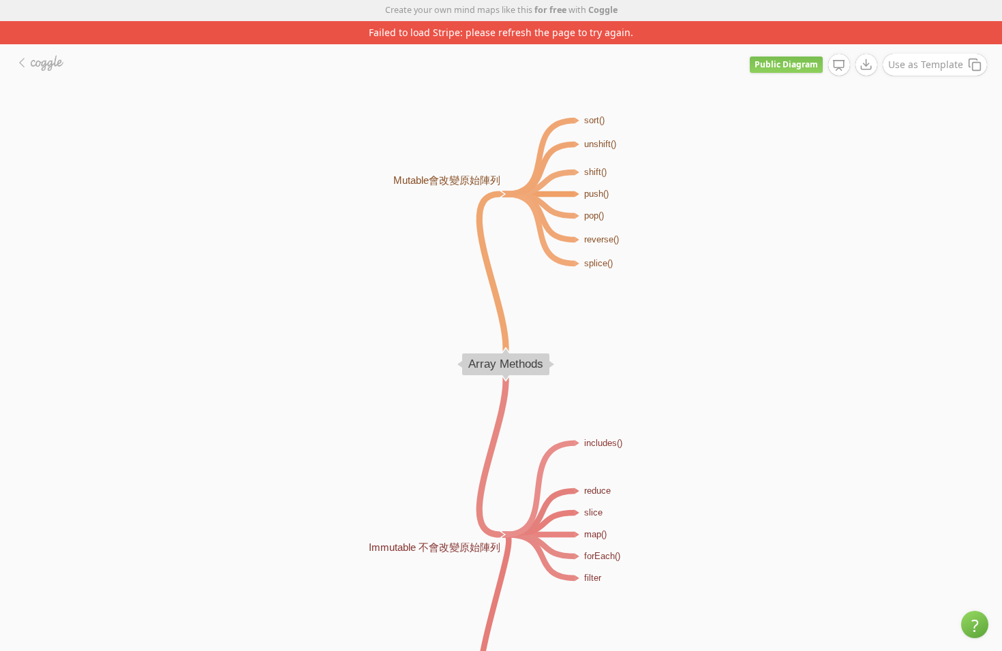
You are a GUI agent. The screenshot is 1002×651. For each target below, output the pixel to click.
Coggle (603, 10)
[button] (974, 624)
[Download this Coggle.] (866, 65)
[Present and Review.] (839, 65)
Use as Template (925, 64)
